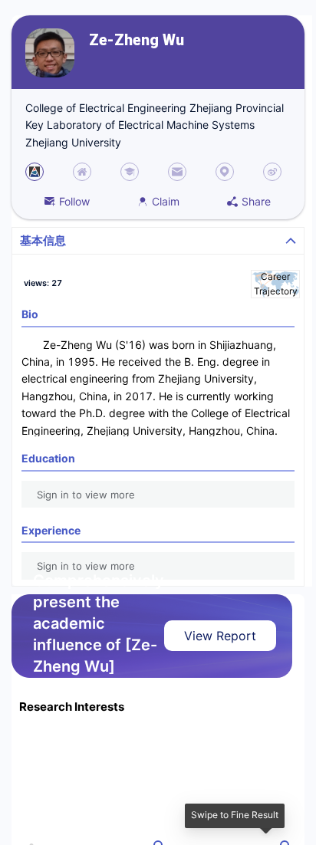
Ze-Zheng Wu (136, 40)
